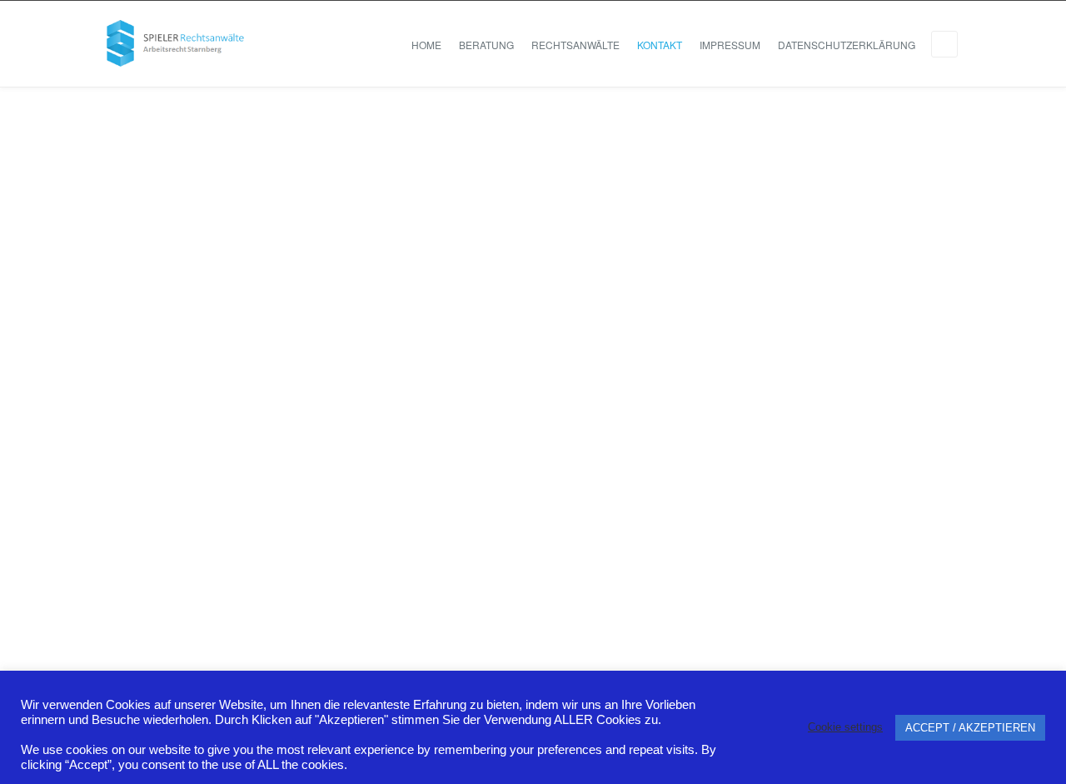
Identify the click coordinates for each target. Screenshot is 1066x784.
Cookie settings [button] (845, 727)
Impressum (730, 44)
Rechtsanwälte (575, 44)
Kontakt (659, 44)
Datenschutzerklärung (846, 44)
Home (426, 44)
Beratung (486, 44)
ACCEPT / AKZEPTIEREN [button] (970, 728)
